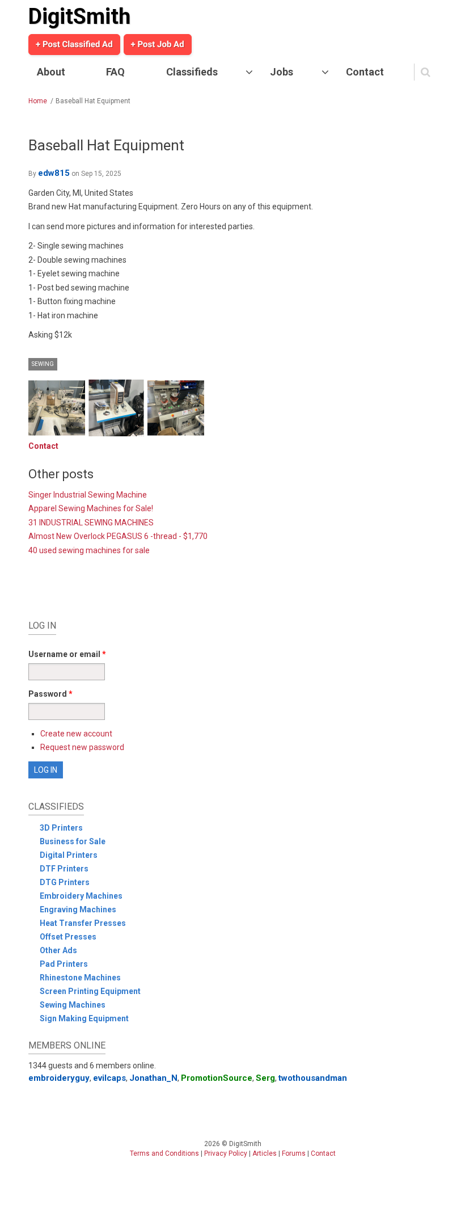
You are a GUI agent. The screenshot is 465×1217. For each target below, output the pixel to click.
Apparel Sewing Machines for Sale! (90, 508)
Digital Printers (69, 855)
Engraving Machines (78, 909)
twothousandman (312, 1078)
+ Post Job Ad (157, 44)
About (51, 72)
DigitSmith (79, 16)
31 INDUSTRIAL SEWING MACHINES (91, 522)
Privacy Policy (225, 1153)
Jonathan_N (153, 1078)
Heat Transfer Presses (83, 923)
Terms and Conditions (164, 1153)
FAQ (115, 72)
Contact (365, 72)
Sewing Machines (72, 1004)
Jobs (281, 72)
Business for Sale (72, 841)
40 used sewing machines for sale (89, 550)
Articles (264, 1153)
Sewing (43, 364)
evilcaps (109, 1078)
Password (50, 693)
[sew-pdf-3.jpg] (175, 408)
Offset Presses (68, 936)
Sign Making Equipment (84, 1018)
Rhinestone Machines (80, 977)
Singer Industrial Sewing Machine (87, 494)
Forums (294, 1153)
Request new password (82, 747)
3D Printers (61, 827)
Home (37, 101)
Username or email (67, 654)
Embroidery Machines (81, 895)
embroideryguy (59, 1078)
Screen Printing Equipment (90, 991)
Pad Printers (64, 963)
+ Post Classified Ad (74, 44)
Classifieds (192, 72)
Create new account (76, 733)
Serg (265, 1078)
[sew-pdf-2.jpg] (116, 408)
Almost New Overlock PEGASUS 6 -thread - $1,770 (118, 536)
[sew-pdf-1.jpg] (56, 408)
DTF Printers (64, 868)
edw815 (54, 173)
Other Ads (58, 950)
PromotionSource (216, 1078)
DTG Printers (65, 882)
